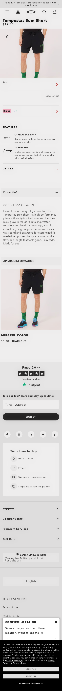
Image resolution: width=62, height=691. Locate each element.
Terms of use (19, 663)
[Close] (56, 622)
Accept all (31, 669)
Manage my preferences (31, 683)
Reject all (31, 676)
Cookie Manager (14, 660)
